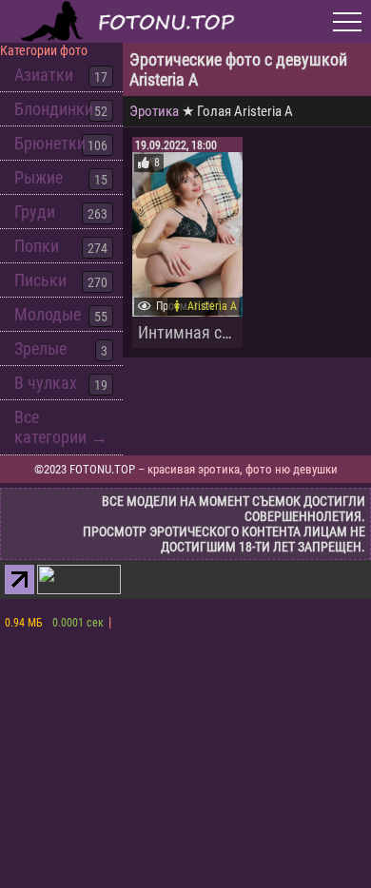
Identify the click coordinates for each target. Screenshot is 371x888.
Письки (40, 280)
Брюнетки (50, 143)
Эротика (154, 111)
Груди (34, 212)
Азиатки (43, 75)
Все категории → (60, 427)
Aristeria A (212, 306)
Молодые (47, 314)
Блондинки (53, 109)
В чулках (45, 383)
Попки (36, 246)
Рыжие (38, 177)
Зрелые (40, 348)
